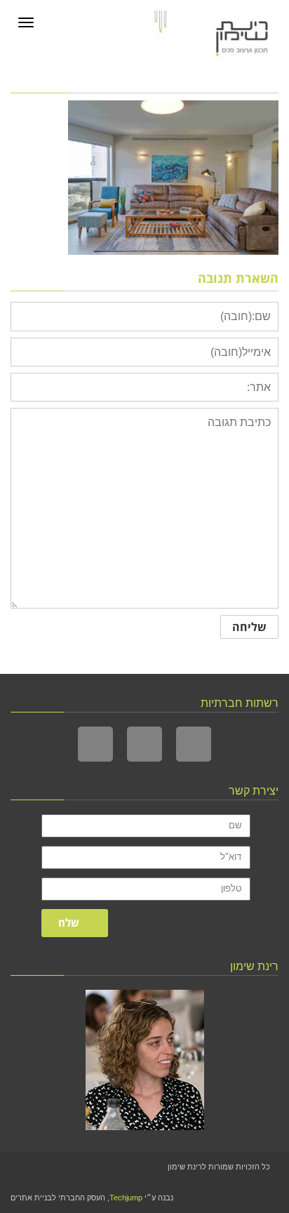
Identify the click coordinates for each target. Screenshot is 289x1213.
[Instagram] (95, 744)
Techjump (125, 1197)
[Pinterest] (144, 744)
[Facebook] (193, 744)
